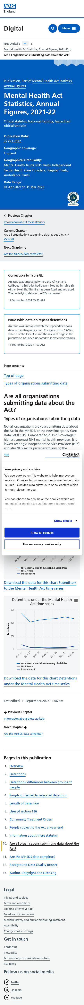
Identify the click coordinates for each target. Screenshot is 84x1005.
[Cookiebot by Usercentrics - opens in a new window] (62, 455)
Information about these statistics (34, 835)
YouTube (16, 997)
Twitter (15, 982)
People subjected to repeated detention (38, 795)
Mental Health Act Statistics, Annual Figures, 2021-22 (36, 49)
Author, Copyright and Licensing (33, 873)
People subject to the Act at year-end (36, 827)
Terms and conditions (17, 903)
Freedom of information (19, 914)
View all (9, 239)
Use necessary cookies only (42, 544)
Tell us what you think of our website (27, 958)
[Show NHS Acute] (25, 570)
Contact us (10, 947)
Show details (63, 520)
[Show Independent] (26, 573)
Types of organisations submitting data (36, 383)
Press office (10, 953)
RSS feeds (9, 964)
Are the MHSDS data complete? (32, 857)
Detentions (18, 774)
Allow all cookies (42, 532)
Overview (16, 766)
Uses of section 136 (23, 811)
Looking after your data (18, 909)
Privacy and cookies (16, 897)
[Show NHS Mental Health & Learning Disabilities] (42, 567)
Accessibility (11, 925)
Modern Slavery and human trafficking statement (34, 920)
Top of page (14, 375)
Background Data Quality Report (33, 865)
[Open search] (52, 28)
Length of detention (24, 803)
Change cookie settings (18, 931)
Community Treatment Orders (31, 819)
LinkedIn (16, 990)
